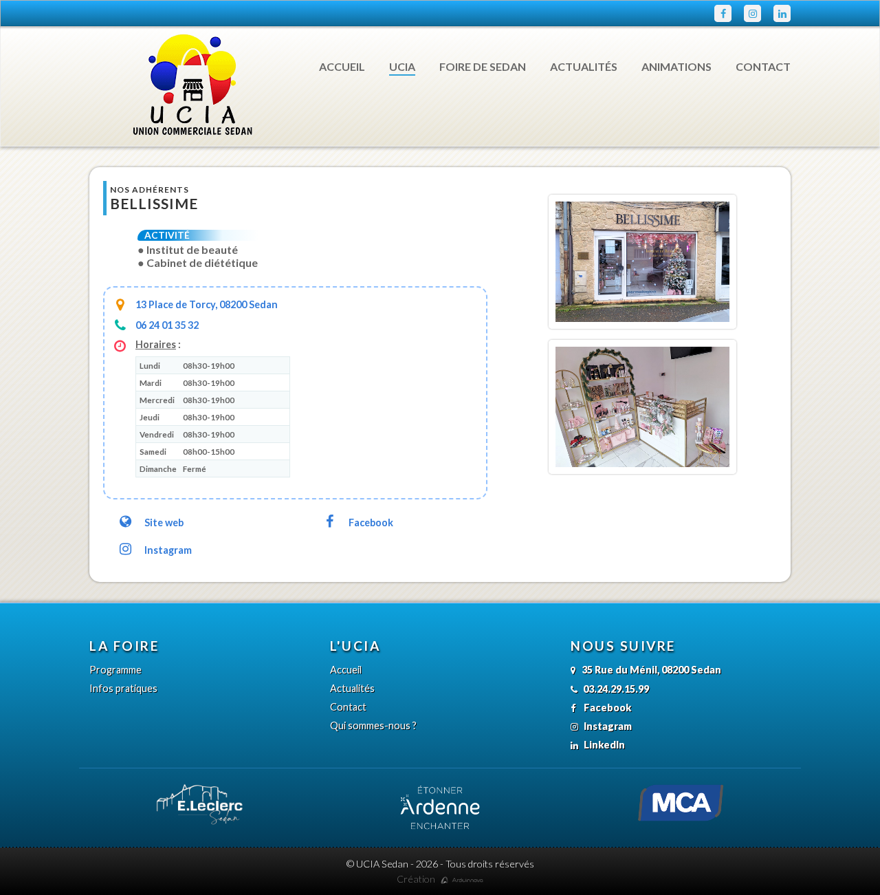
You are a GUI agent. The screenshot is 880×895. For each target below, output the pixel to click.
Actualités (583, 66)
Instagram (168, 550)
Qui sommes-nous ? (373, 725)
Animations (676, 66)
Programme (115, 670)
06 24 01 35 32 (167, 325)
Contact (763, 66)
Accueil (342, 66)
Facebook (371, 522)
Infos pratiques (123, 688)
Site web (164, 522)
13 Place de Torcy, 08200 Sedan (206, 304)
